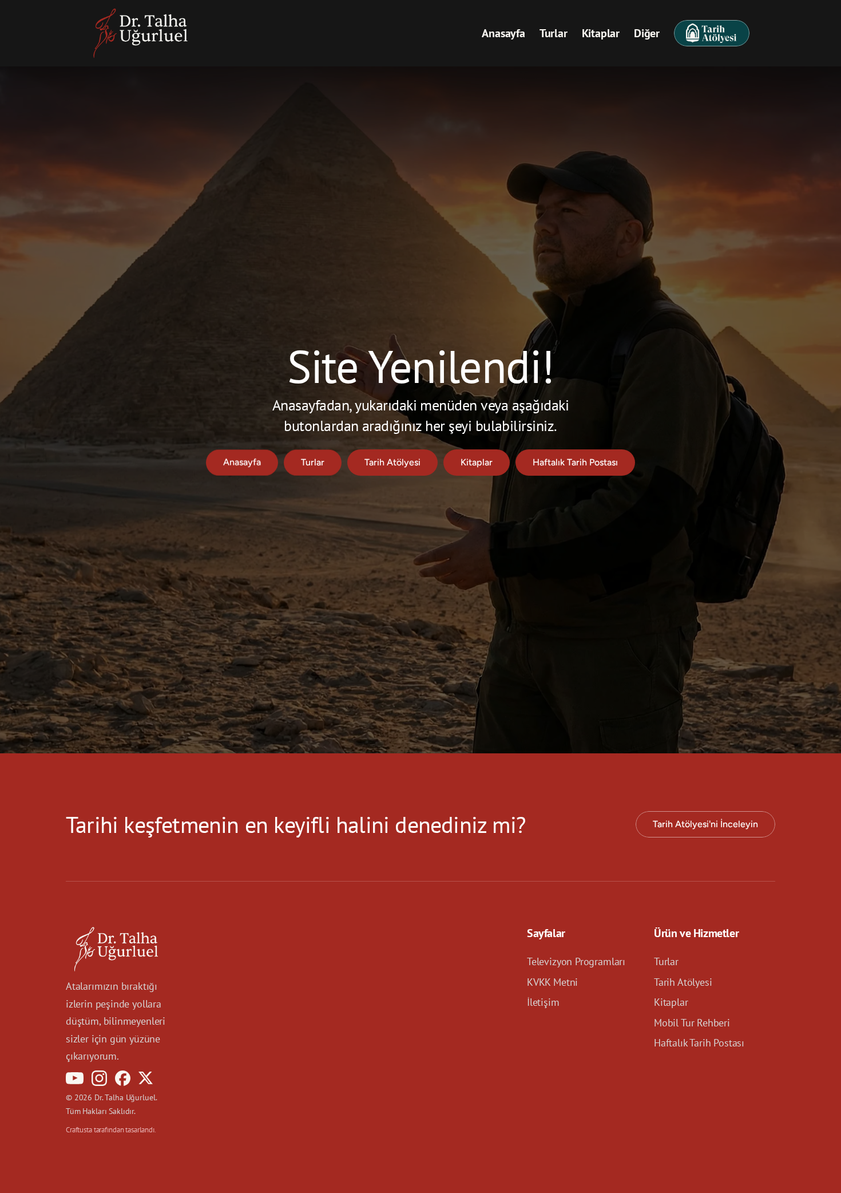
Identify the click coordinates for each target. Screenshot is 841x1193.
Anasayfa (503, 33)
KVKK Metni (552, 981)
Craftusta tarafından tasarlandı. (111, 1129)
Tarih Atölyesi (683, 981)
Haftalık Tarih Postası (699, 1042)
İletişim (543, 1002)
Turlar (553, 33)
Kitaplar (601, 33)
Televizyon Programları (576, 961)
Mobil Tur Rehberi (692, 1022)
